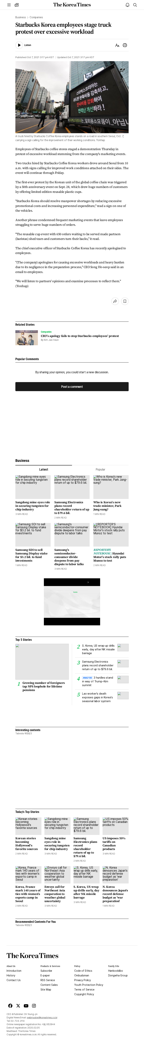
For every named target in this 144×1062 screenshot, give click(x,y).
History (11, 975)
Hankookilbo (115, 970)
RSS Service (47, 980)
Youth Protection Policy (88, 984)
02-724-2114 (18, 1021)
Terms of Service (84, 989)
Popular (100, 469)
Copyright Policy (84, 994)
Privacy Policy (82, 980)
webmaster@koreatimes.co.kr (42, 1017)
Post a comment (72, 386)
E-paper (45, 975)
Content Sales (49, 984)
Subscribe (46, 970)
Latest (43, 469)
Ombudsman (81, 975)
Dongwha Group (118, 975)
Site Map (45, 989)
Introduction (14, 970)
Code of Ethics (83, 970)
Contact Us (14, 980)
